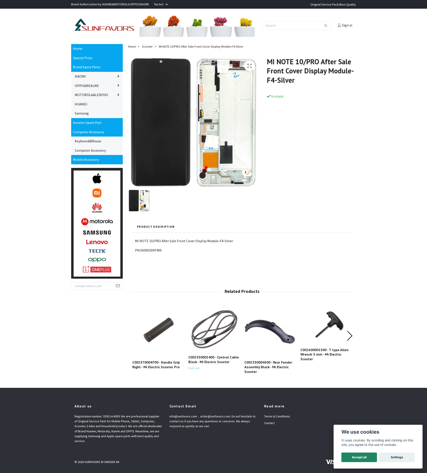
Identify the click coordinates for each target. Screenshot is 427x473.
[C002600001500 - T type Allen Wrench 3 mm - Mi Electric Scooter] (325, 403)
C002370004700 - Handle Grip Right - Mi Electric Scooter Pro (156, 442)
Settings (397, 457)
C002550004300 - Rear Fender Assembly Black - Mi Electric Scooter (268, 445)
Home (77, 126)
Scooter (147, 125)
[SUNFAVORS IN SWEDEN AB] (213, 53)
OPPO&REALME (87, 163)
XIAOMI (80, 154)
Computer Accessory (88, 209)
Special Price (82, 135)
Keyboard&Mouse (88, 219)
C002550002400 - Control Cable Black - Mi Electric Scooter (213, 437)
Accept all (359, 457)
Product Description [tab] (156, 304)
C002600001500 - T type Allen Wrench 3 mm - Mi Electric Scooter (324, 432)
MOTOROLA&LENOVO (91, 173)
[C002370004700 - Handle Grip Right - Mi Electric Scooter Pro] (157, 409)
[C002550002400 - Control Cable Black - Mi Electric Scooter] (213, 406)
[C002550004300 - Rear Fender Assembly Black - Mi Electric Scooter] (269, 409)
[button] (349, 414)
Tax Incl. (159, 4)
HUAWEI (81, 182)
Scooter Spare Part (87, 200)
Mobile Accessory (86, 237)
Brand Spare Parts (86, 145)
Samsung (82, 191)
